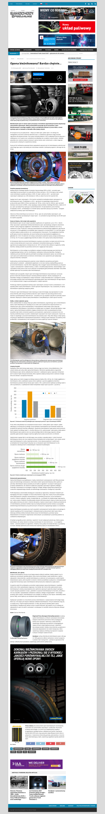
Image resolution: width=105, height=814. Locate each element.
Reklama (28, 3)
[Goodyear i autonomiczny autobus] (57, 788)
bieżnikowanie (18, 748)
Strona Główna (15, 50)
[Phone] (92, 4)
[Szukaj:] (86, 53)
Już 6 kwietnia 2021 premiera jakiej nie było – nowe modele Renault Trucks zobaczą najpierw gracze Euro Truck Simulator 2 (37, 795)
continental (36, 748)
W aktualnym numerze (69, 50)
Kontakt (35, 3)
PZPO (19, 752)
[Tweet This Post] (40, 743)
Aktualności (27, 50)
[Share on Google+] (60, 743)
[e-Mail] (95, 4)
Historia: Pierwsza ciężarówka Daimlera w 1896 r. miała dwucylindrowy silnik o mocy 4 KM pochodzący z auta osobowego (18, 795)
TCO (25, 752)
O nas (11, 3)
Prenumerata (19, 3)
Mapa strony (53, 805)
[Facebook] (85, 4)
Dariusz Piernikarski (29, 68)
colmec (28, 748)
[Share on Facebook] (30, 743)
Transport (38, 50)
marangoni (54, 748)
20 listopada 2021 (16, 68)
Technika (48, 50)
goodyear (45, 748)
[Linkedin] (88, 4)
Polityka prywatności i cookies (86, 805)
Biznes (56, 50)
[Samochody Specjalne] (22, 14)
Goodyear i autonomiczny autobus (56, 791)
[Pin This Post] (50, 743)
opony (13, 752)
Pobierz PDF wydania (86, 50)
